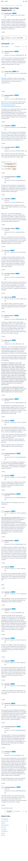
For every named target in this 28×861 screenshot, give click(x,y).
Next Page (9, 811)
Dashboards (19, 553)
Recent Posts (4, 821)
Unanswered (14, 831)
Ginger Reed (7, 660)
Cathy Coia (6, 566)
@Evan (9, 735)
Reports (12, 553)
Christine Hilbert (8, 13)
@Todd (3, 502)
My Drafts (14, 829)
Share (3, 32)
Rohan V (23, 15)
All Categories (4, 819)
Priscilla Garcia (7, 751)
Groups (3, 833)
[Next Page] (24, 47)
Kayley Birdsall (7, 609)
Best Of (3, 835)
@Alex (7, 331)
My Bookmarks (14, 825)
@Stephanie (4, 78)
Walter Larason (7, 297)
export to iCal (21, 325)
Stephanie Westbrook (9, 51)
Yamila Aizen (7, 684)
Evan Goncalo (7, 703)
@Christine (5, 58)
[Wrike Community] (6, 1)
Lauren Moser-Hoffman (9, 147)
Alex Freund (7, 250)
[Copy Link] (5, 17)
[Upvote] (3, 37)
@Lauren (6, 186)
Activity (3, 823)
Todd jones (7, 420)
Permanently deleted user (10, 176)
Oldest (6, 46)
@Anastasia (4, 213)
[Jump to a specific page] (26, 47)
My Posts (14, 827)
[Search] (24, 1)
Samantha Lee (7, 511)
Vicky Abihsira (7, 125)
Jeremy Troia (7, 638)
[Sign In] (26, 1)
